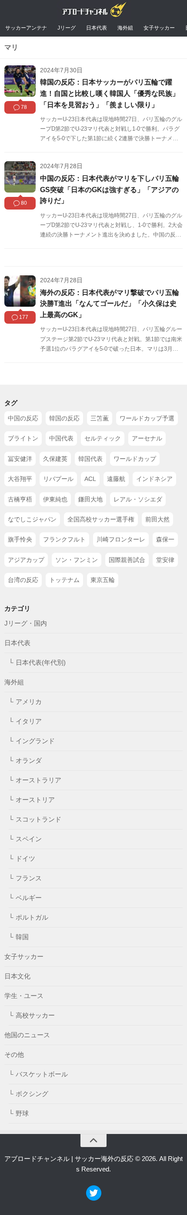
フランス (29, 877)
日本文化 (17, 975)
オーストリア (35, 799)
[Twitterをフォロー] (93, 1198)
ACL (90, 478)
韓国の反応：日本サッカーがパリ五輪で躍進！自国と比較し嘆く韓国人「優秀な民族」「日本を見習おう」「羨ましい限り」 (109, 93)
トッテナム (64, 579)
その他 (14, 1054)
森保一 (165, 539)
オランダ (29, 760)
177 (23, 317)
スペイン (29, 838)
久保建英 (55, 458)
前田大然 (157, 519)
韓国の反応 (64, 418)
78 (24, 107)
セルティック (102, 438)
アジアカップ (26, 559)
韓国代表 (90, 458)
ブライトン (23, 438)
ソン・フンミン (76, 559)
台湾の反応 (23, 579)
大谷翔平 (20, 478)
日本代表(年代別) (41, 662)
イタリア (29, 720)
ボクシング (32, 1093)
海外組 (125, 28)
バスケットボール (42, 1073)
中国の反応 (23, 418)
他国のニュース (27, 1034)
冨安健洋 (20, 458)
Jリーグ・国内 (25, 622)
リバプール (58, 478)
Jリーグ (66, 28)
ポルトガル (32, 917)
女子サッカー (159, 28)
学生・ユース (23, 995)
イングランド (35, 740)
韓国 (22, 936)
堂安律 (165, 559)
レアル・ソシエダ (138, 498)
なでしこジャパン (32, 519)
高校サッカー (35, 1015)
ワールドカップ (135, 458)
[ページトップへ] (93, 1140)
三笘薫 (99, 418)
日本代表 (96, 28)
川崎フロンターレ (121, 539)
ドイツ (25, 858)
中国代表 (61, 438)
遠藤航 (116, 478)
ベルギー (29, 897)
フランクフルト (64, 539)
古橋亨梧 (20, 498)
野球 (22, 1113)
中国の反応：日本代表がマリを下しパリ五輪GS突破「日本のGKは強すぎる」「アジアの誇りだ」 (109, 189)
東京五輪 (102, 579)
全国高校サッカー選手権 (100, 519)
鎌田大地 (90, 498)
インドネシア (154, 478)
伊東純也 (55, 498)
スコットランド (38, 818)
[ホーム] (94, 11)
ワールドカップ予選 (147, 418)
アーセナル (147, 438)
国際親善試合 (127, 559)
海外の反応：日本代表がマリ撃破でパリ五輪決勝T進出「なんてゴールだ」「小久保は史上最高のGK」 (109, 303)
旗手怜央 (20, 539)
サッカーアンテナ (26, 28)
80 (24, 203)
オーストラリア (38, 779)
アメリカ (29, 701)
